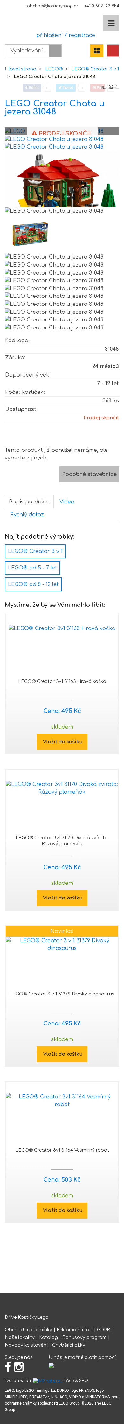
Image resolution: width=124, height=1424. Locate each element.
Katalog (48, 1337)
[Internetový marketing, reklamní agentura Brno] (47, 1380)
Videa (66, 502)
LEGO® (54, 69)
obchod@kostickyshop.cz (52, 6)
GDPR (103, 1329)
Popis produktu (29, 502)
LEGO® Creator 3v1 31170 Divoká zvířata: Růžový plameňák (62, 840)
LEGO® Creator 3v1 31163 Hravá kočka (62, 681)
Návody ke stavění (26, 1345)
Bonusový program (84, 1337)
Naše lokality (20, 1337)
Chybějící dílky (68, 1345)
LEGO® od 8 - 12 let (33, 584)
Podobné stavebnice (89, 474)
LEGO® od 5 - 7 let (32, 568)
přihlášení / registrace (64, 35)
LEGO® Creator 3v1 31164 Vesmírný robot (62, 1150)
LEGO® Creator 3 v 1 (95, 69)
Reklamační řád (75, 1329)
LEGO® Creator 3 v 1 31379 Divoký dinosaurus (62, 994)
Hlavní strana (20, 69)
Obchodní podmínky (28, 1329)
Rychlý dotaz (27, 514)
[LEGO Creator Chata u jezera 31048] (54, 139)
